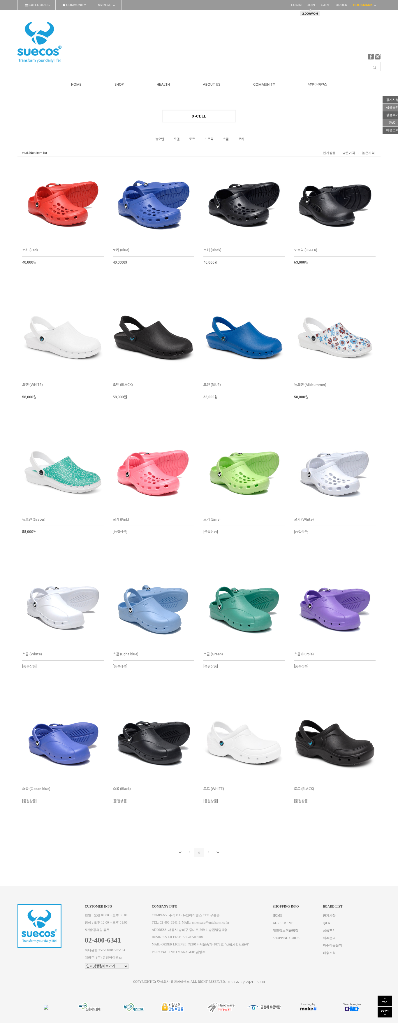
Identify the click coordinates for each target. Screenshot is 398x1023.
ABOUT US (211, 84)
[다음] (208, 852)
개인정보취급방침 (285, 930)
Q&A (326, 922)
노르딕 (209, 139)
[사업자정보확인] (237, 944)
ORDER (341, 5)
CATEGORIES (39, 5)
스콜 (226, 139)
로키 (241, 139)
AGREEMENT (283, 922)
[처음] (180, 852)
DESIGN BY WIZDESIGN (246, 982)
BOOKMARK (363, 5)
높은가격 (368, 153)
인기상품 (329, 153)
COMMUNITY (75, 5)
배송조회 (329, 952)
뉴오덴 (159, 139)
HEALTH (163, 84)
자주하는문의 (332, 945)
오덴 (176, 139)
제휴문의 (329, 937)
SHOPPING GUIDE (286, 937)
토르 (192, 139)
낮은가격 (348, 153)
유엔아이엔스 (317, 84)
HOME (76, 84)
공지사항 (329, 915)
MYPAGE (104, 5)
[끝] (217, 852)
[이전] (189, 852)
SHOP (119, 84)
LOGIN (296, 5)
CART (325, 5)
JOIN (311, 5)
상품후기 (329, 930)
